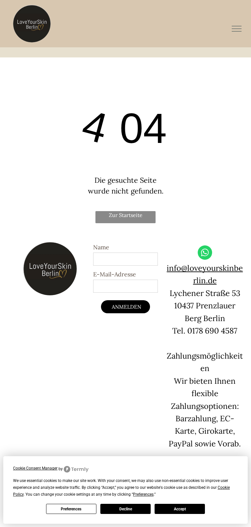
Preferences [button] (143, 494)
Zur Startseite (125, 215)
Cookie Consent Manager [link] (35, 468)
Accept (180, 509)
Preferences (71, 509)
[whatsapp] (205, 253)
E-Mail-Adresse (114, 274)
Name (101, 247)
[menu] (236, 28)
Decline (125, 509)
